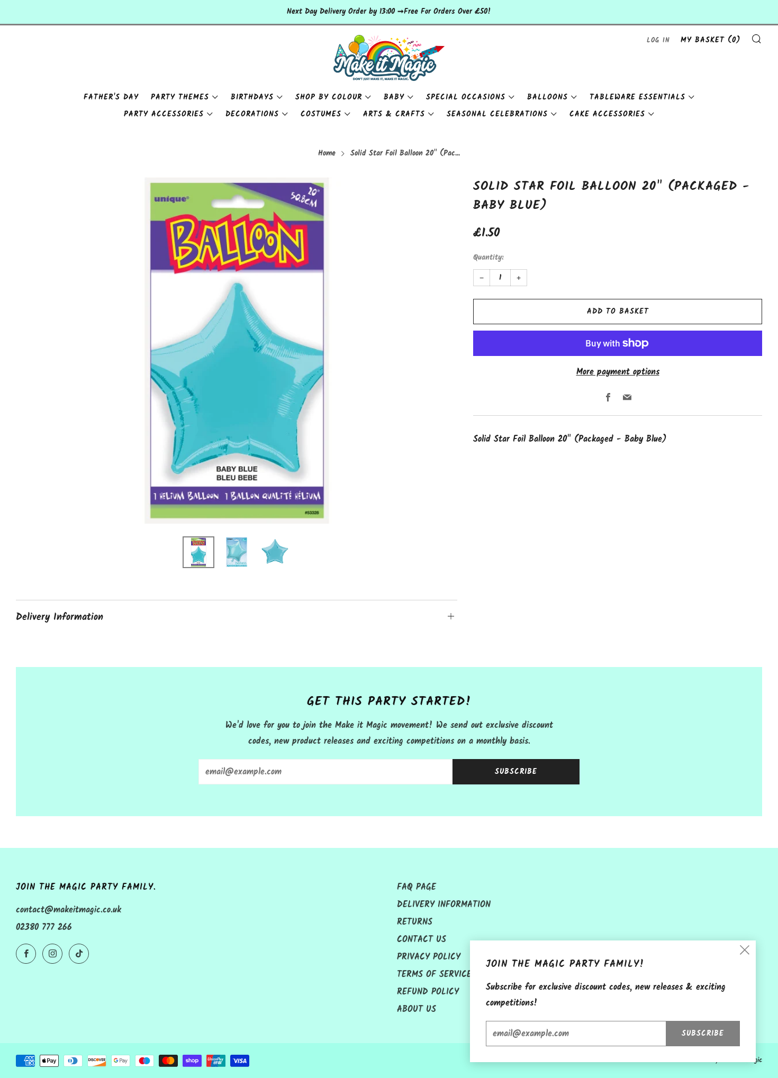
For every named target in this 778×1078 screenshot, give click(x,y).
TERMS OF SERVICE (434, 974)
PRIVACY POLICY (428, 957)
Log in (658, 40)
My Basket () (710, 40)
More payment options (617, 372)
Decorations (252, 114)
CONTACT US (421, 939)
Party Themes (180, 97)
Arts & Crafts (394, 114)
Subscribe (516, 772)
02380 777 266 (44, 927)
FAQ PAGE (416, 887)
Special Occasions (465, 97)
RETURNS (414, 922)
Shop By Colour (328, 97)
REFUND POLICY (428, 992)
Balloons (547, 97)
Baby (394, 97)
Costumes (321, 114)
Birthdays (252, 97)
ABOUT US (416, 1009)
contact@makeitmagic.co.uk (68, 910)
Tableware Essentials (637, 97)
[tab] (198, 552)
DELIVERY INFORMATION (444, 904)
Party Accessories (164, 114)
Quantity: (488, 258)
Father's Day (111, 97)
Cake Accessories (607, 114)
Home (327, 153)
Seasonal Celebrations (497, 114)
